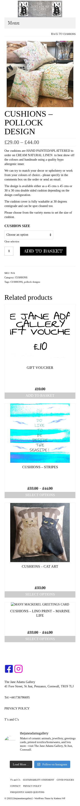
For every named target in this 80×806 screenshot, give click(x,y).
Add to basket (43, 251)
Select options (40, 495)
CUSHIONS (69, 34)
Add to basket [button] (40, 395)
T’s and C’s (11, 719)
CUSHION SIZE (17, 226)
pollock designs (32, 282)
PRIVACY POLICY (17, 708)
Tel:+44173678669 (16, 697)
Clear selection (11, 241)
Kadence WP (59, 798)
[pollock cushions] (40, 73)
